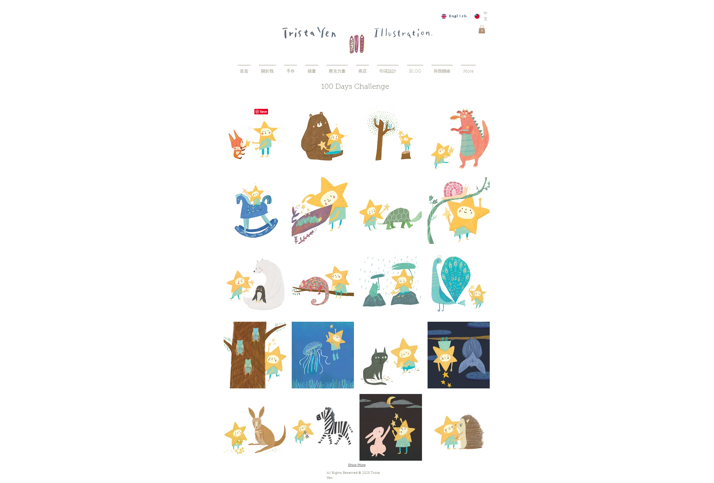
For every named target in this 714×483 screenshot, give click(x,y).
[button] (481, 29)
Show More (357, 465)
